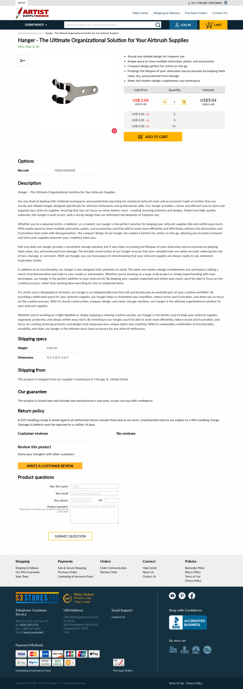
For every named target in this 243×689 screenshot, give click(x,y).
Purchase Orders (196, 13)
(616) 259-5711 (29, 624)
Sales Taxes (22, 576)
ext (100, 500)
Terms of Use (192, 576)
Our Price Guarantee (27, 572)
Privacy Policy (193, 580)
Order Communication (113, 568)
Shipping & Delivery (167, 13)
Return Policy (193, 572)
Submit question (70, 536)
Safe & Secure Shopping (72, 568)
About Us (148, 572)
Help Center (141, 13)
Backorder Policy (195, 568)
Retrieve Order (108, 572)
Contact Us (219, 13)
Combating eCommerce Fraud (75, 576)
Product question (57, 506)
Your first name (59, 486)
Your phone (61, 500)
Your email (61, 493)
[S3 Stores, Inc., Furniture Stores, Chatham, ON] (188, 622)
